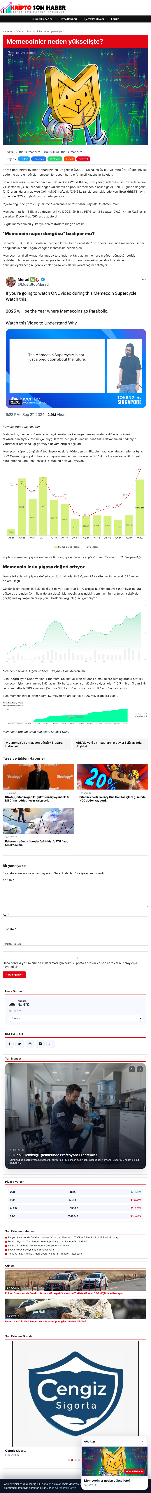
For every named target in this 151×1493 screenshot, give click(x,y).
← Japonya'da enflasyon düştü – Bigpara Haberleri (34, 744)
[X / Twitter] (19, 1044)
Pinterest (83, 159)
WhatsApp (55, 159)
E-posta (9, 929)
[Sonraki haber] (140, 1069)
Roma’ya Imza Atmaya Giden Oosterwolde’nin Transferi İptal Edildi (45, 1253)
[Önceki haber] (132, 1069)
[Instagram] (30, 1044)
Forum (115, 18)
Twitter (24, 159)
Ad (6, 914)
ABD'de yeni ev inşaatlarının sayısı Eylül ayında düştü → (109, 744)
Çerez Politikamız (65, 1487)
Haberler (8, 31)
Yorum (8, 880)
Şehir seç (15, 1011)
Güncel (20, 31)
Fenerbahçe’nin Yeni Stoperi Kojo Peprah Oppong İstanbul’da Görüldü (47, 1241)
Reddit (69, 159)
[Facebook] (9, 1044)
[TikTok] (50, 1044)
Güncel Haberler (42, 18)
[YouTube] (40, 1044)
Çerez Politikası (94, 18)
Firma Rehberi (68, 18)
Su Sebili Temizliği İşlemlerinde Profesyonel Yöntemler (39, 1245)
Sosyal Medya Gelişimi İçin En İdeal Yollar (31, 1249)
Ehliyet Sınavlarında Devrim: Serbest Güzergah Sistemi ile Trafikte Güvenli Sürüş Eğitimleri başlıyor (64, 1237)
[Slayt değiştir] (69, 1460)
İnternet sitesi (12, 943)
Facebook (39, 159)
